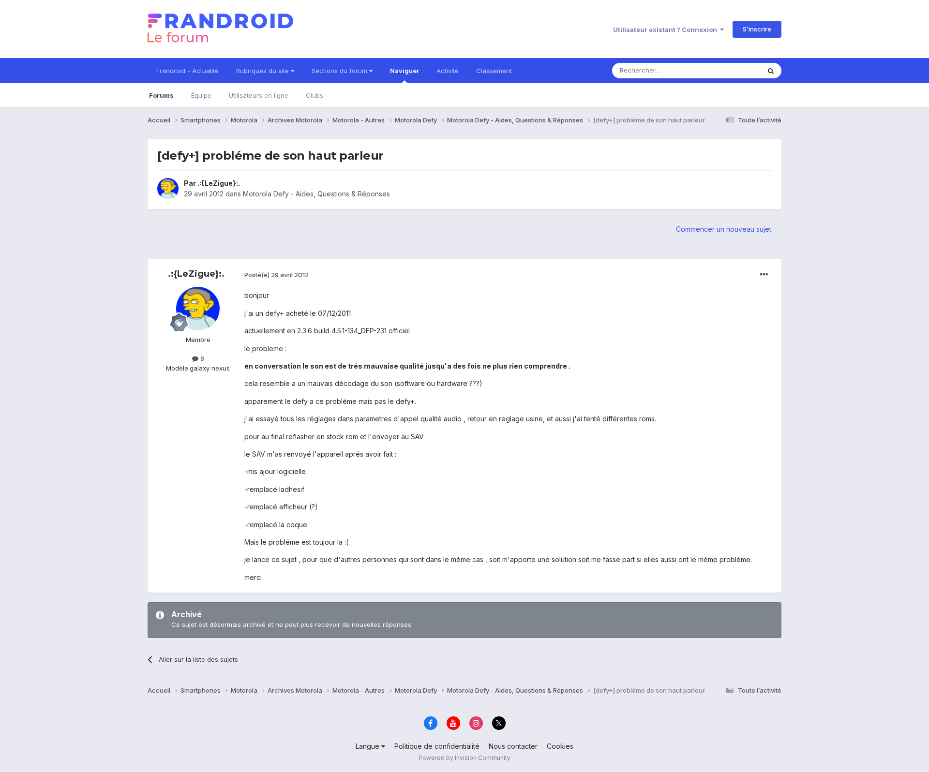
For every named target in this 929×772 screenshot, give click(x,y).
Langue (368, 746)
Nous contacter (513, 746)
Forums (161, 95)
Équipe (201, 95)
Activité (447, 70)
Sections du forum (340, 70)
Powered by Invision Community (464, 757)
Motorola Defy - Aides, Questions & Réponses (316, 194)
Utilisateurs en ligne (258, 95)
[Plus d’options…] (764, 275)
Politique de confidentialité (436, 746)
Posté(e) (276, 275)
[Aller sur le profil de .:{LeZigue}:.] (168, 188)
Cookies (560, 746)
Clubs (314, 95)
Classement (494, 70)
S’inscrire (757, 29)
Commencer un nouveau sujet (723, 229)
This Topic (732, 70)
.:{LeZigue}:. (218, 183)
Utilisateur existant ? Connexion (666, 29)
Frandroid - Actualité (187, 70)
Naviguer (404, 70)
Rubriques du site (263, 70)
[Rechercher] (770, 70)
